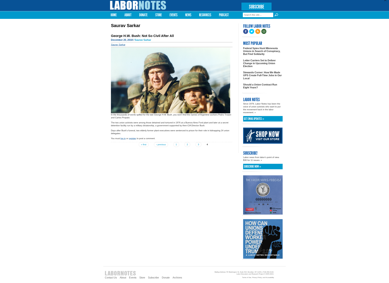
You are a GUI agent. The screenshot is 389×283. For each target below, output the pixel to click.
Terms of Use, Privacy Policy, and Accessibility (258, 277)
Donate (143, 15)
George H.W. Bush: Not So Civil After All (142, 36)
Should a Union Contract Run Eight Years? (260, 86)
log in (123, 138)
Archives (177, 277)
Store (158, 15)
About (127, 15)
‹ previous (161, 144)
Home (114, 15)
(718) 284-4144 (268, 272)
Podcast (224, 15)
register (132, 138)
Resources (205, 15)
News (188, 15)
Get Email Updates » (254, 119)
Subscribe (153, 277)
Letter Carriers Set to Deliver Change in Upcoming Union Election (259, 63)
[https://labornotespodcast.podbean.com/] (263, 213)
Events (173, 15)
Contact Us (111, 277)
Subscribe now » (252, 166)
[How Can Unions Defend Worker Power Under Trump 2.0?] (263, 257)
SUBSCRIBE (256, 7)
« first (143, 144)
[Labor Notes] (138, 5)
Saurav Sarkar (143, 40)
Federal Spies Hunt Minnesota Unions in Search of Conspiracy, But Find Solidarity (261, 51)
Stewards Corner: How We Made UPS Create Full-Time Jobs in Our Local (262, 75)
